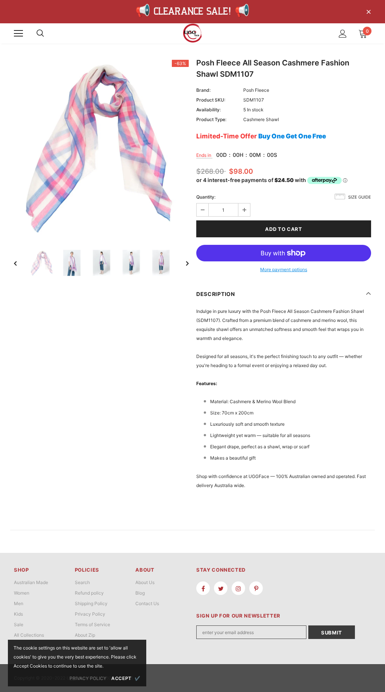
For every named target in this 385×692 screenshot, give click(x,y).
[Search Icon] (40, 33)
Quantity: (205, 197)
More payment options (283, 269)
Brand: (203, 90)
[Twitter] (220, 588)
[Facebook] (203, 588)
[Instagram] (238, 588)
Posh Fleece (256, 90)
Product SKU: (210, 100)
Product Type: (211, 119)
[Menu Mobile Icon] (18, 33)
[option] (101, 147)
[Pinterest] (256, 588)
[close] (368, 12)
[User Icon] (343, 34)
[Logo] (192, 33)
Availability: (208, 109)
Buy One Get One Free (292, 136)
